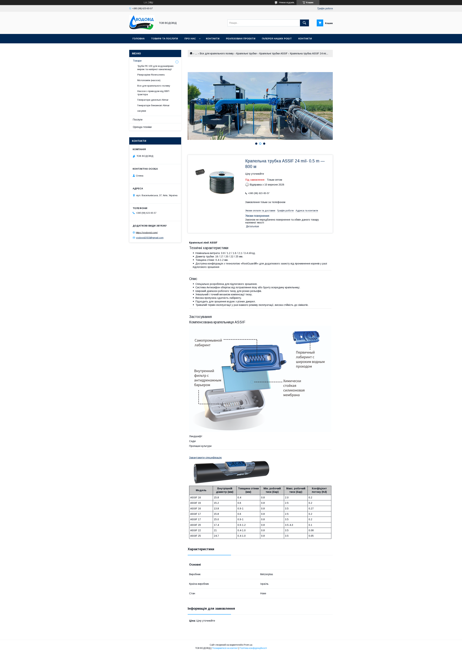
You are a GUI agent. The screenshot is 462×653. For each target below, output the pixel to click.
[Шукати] (304, 23)
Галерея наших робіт (277, 38)
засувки (141, 110)
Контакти (212, 38)
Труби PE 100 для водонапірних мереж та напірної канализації (155, 68)
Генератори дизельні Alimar (152, 99)
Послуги (137, 119)
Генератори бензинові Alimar (153, 105)
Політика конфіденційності (253, 648)
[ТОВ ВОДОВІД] (141, 29)
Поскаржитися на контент (225, 648)
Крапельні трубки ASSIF (273, 53)
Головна (138, 38)
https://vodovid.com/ (147, 232)
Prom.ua (248, 645)
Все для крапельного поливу (217, 53)
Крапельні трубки (246, 53)
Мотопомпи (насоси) (148, 80)
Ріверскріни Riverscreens (151, 74)
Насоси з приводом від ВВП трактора (153, 93)
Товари (137, 60)
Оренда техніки (142, 127)
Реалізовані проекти (240, 38)
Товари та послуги (164, 38)
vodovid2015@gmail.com (150, 237)
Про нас (190, 38)
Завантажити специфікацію (205, 457)
